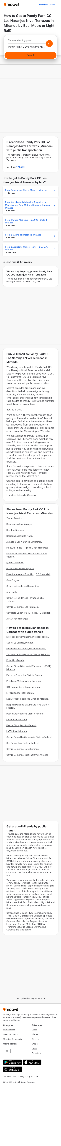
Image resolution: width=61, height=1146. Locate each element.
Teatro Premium (14, 518)
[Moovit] (12, 5)
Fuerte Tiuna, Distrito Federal (21, 725)
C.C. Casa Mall (43, 574)
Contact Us (38, 1076)
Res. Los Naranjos (15, 530)
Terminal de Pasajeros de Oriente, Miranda (28, 654)
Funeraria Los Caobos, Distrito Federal (25, 648)
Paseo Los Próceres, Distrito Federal (24, 713)
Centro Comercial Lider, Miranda (22, 749)
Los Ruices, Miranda (16, 719)
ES (7, 1051)
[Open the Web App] (12, 1069)
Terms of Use (9, 1076)
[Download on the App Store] (32, 1062)
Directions (36, 1053)
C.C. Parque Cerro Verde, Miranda (23, 687)
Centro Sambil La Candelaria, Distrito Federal (29, 737)
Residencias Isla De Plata (19, 536)
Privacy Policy (24, 1076)
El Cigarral (45, 613)
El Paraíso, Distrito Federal (19, 693)
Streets (35, 1039)
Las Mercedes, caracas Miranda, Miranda (27, 699)
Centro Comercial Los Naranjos (22, 607)
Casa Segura (12, 580)
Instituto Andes (14, 548)
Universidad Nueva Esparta (20, 568)
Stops (35, 1044)
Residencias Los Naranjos (19, 524)
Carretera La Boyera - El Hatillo (21, 613)
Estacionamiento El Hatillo (19, 574)
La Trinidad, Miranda (16, 731)
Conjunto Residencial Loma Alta (22, 586)
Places (35, 1034)
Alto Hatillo (11, 592)
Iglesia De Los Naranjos (36, 548)
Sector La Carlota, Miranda (19, 642)
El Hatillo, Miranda (15, 660)
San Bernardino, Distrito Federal (22, 743)
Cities (34, 1048)
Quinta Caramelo (15, 562)
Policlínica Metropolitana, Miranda (23, 681)
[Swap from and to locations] (49, 43)
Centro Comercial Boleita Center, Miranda (27, 755)
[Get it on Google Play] (12, 1062)
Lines (34, 1030)
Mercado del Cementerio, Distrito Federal (27, 637)
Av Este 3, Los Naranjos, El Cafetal (23, 542)
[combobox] (30, 41)
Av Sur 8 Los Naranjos (17, 618)
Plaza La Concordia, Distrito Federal (24, 675)
